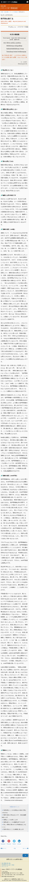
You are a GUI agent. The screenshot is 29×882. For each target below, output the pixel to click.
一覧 (14, 848)
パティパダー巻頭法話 (13, 11)
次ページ (25, 848)
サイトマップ (5, 866)
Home (2, 11)
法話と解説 (6, 11)
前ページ (4, 848)
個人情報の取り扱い (6, 863)
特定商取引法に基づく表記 (8, 864)
